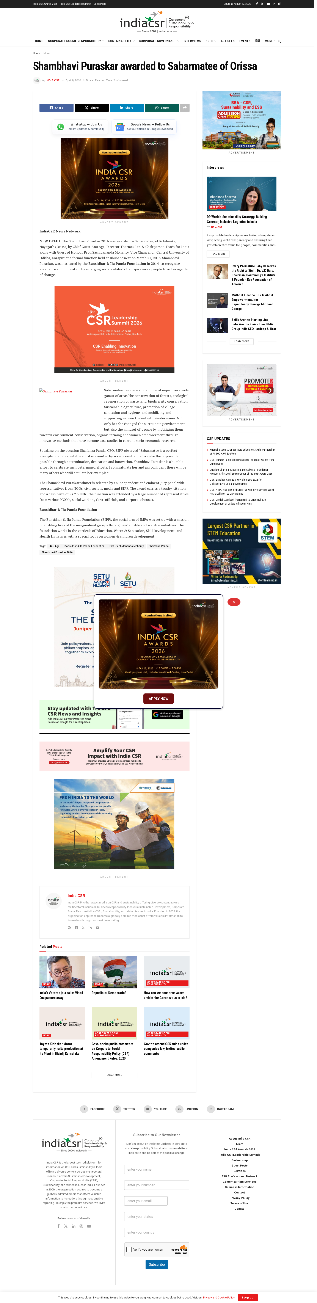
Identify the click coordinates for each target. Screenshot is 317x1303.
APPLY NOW (158, 699)
